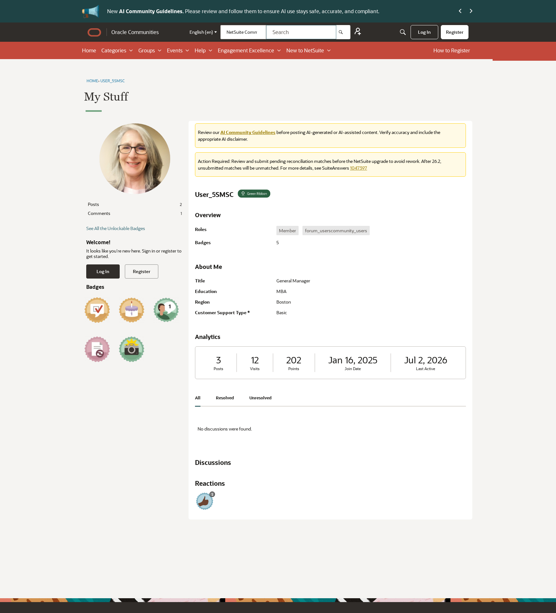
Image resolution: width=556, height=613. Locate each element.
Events (174, 50)
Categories (113, 50)
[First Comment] (166, 310)
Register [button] (141, 271)
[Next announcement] (471, 11)
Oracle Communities (135, 32)
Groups (146, 50)
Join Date (353, 368)
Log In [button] (103, 271)
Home (89, 50)
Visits (255, 368)
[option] (287, 230)
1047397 (358, 168)
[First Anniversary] (131, 310)
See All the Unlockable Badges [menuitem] (115, 228)
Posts (135, 204)
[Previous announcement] (460, 11)
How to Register (451, 50)
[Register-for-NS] (358, 32)
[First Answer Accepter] (97, 310)
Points (293, 368)
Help (200, 50)
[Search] (343, 32)
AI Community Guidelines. (152, 11)
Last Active (425, 368)
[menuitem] (424, 32)
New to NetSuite (305, 50)
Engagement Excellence (246, 50)
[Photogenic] (131, 349)
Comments (135, 213)
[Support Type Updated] (97, 349)
